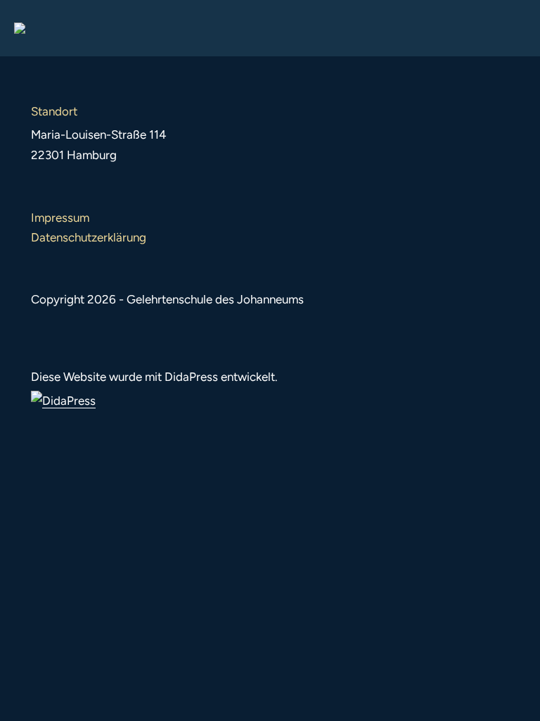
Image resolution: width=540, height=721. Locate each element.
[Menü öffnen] (514, 28)
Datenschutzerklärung (88, 237)
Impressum (60, 218)
